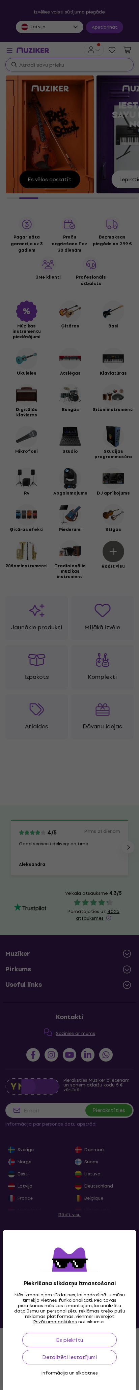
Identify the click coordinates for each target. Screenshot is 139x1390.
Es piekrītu (69, 1340)
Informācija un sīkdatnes (69, 1373)
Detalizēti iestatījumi (69, 1357)
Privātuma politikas (55, 1321)
